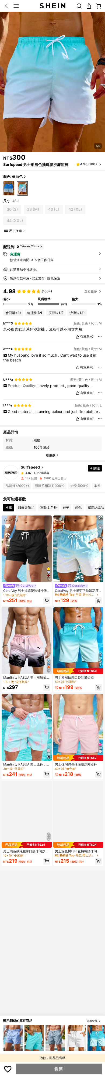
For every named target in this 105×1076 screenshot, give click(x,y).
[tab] (8, 507)
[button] (6, 6)
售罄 (58, 1069)
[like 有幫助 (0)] (77, 337)
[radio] (9, 188)
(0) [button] (92, 337)
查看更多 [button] (90, 291)
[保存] (7, 1069)
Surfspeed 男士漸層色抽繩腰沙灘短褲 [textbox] (35, 164)
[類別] (16, 6)
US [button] (14, 201)
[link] (79, 6)
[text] (52, 329)
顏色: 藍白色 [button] (13, 176)
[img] (27, 845)
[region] (52, 297)
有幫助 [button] (85, 337)
